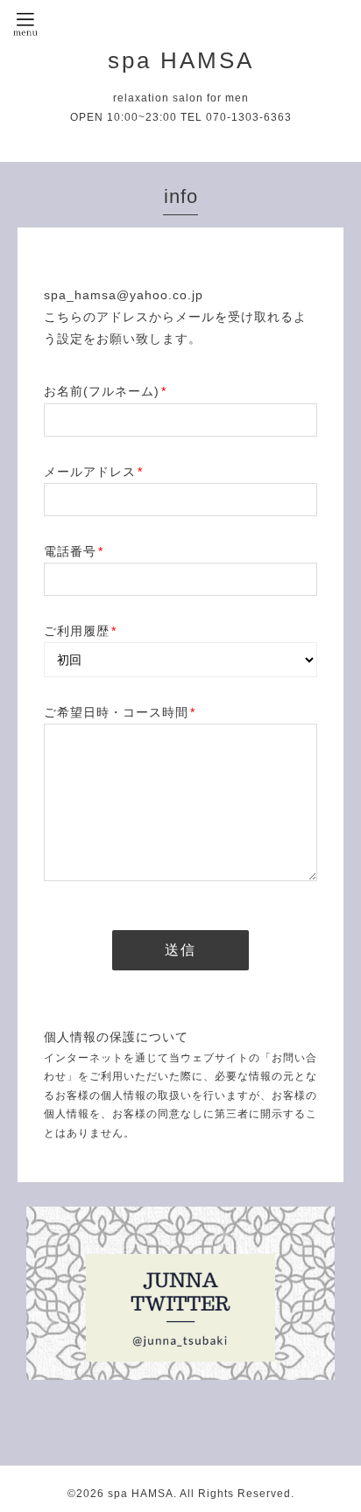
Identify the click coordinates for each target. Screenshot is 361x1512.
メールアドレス (93, 472)
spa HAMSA (181, 60)
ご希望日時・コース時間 (119, 712)
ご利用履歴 (80, 631)
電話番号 (73, 551)
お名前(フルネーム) (105, 391)
